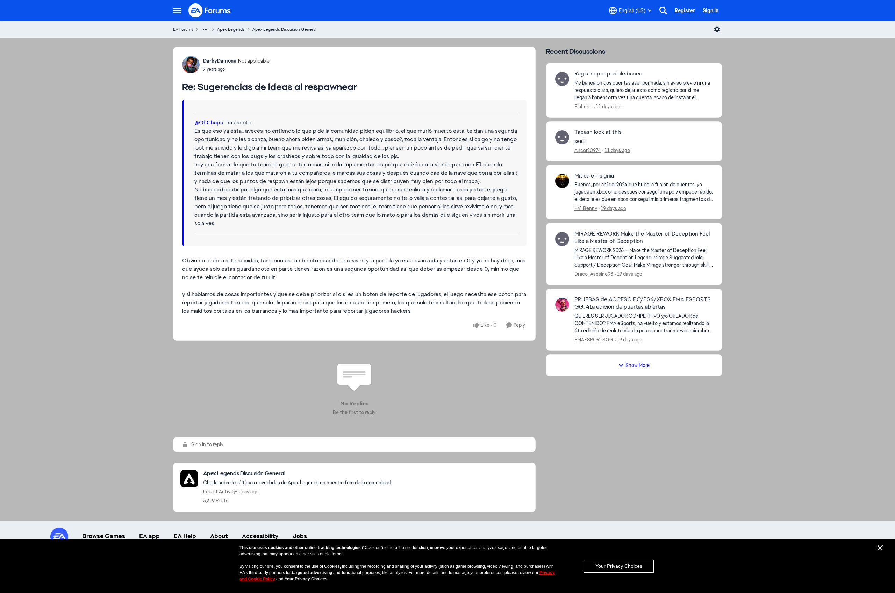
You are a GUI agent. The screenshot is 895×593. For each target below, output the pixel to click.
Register (685, 10)
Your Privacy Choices (618, 566)
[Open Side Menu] (177, 10)
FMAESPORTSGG (593, 340)
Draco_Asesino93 (593, 274)
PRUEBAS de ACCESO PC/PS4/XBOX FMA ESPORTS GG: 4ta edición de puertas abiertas (642, 303)
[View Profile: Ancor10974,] (562, 137)
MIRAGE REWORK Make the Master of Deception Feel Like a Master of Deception (642, 237)
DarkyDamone (219, 61)
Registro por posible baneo (608, 73)
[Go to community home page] (209, 10)
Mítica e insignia (594, 175)
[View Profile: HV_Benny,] (562, 181)
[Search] (663, 10)
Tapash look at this (598, 132)
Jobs (300, 536)
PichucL (583, 106)
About (219, 536)
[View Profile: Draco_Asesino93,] (562, 239)
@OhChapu (208, 122)
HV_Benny (585, 208)
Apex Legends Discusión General (284, 29)
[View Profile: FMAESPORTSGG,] (562, 305)
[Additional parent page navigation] (205, 29)
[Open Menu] (717, 29)
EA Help (185, 536)
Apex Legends (231, 29)
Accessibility (260, 536)
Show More (637, 365)
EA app (149, 536)
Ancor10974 (587, 150)
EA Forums (183, 29)
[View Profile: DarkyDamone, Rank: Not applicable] (191, 64)
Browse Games (103, 536)
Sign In (710, 10)
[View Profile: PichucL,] (562, 79)
